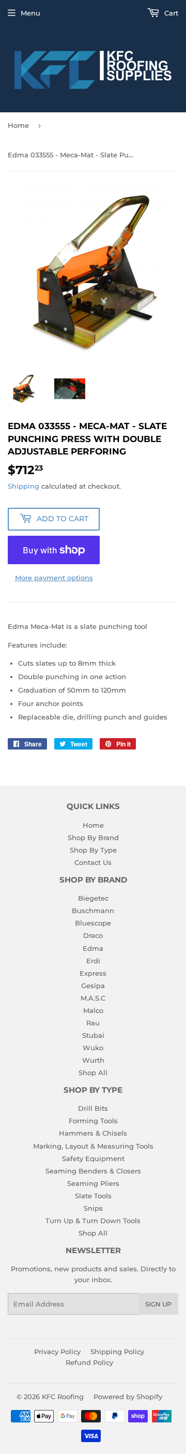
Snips (93, 1208)
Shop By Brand (93, 837)
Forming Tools (93, 1121)
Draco (93, 935)
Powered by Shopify (128, 1396)
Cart (170, 13)
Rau (93, 1023)
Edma (93, 948)
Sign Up (158, 1304)
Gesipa (93, 985)
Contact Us (93, 862)
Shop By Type (93, 850)
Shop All (93, 1072)
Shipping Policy (117, 1351)
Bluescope (93, 923)
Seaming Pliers (93, 1183)
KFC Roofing (63, 1396)
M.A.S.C (93, 998)
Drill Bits (93, 1108)
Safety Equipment (93, 1158)
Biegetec (93, 898)
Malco (93, 1010)
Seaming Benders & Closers (93, 1171)
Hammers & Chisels (93, 1133)
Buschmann (93, 910)
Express (93, 973)
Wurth (93, 1060)
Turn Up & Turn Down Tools (93, 1220)
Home (18, 125)
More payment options (54, 578)
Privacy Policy (57, 1351)
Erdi (93, 961)
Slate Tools (93, 1196)
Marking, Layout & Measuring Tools (93, 1146)
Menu (30, 13)
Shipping (23, 486)
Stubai (93, 1035)
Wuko (93, 1048)
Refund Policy (89, 1362)
